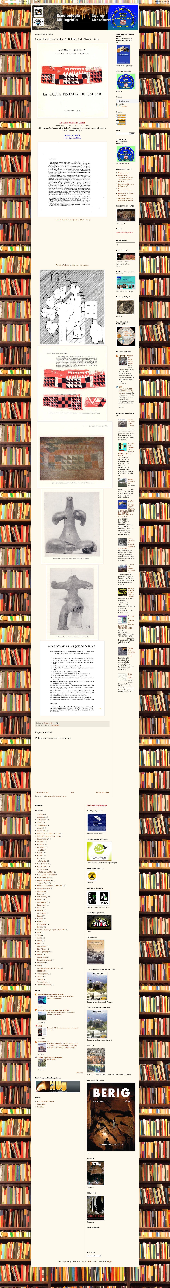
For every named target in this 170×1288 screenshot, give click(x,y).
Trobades (40, 979)
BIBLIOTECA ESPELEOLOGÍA (48, 836)
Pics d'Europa (41, 949)
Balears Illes (41, 831)
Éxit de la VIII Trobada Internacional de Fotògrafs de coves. (62, 1029)
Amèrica (40, 814)
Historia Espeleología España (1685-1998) (51, 930)
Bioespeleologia (42, 839)
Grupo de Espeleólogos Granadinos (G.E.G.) (53, 1010)
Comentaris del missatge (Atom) (55, 796)
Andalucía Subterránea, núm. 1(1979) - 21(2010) (131, 592)
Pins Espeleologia (43, 951)
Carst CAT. (41, 847)
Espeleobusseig (42, 897)
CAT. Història (41, 866)
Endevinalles (41, 891)
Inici (72, 792)
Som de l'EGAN (43, 1041)
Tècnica (39, 976)
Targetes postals (42, 974)
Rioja (39, 965)
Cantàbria (40, 844)
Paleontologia (41, 946)
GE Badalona (41, 924)
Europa (39, 899)
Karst (39, 938)
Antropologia (55, 725)
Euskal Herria (41, 902)
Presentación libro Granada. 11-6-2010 (124, 190)
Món (38, 943)
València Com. (42, 982)
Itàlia (39, 932)
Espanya (40, 894)
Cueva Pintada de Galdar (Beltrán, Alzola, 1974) (72, 220)
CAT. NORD (41, 869)
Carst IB (40, 850)
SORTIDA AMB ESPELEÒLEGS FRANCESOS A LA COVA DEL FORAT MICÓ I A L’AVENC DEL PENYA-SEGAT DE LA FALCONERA (62, 1046)
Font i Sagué (41, 913)
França (39, 916)
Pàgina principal (123, 173)
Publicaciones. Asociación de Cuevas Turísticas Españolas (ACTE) (125, 178)
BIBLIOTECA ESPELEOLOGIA (48, 833)
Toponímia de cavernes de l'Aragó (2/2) (131, 568)
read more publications (80, 265)
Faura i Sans (41, 905)
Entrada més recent (42, 792)
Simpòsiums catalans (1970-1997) (48, 968)
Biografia (40, 842)
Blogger (109, 1261)
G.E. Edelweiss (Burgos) (45, 1101)
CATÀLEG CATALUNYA (46, 875)
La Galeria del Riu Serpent (130, 360)
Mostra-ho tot (80, 1072)
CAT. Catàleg (41, 861)
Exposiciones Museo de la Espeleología (126, 185)
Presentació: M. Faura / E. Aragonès (126, 194)
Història (40, 927)
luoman (89, 1261)
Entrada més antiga (102, 792)
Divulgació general (43, 888)
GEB (120, 387)
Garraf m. (40, 919)
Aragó (39, 822)
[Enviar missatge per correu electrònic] (57, 723)
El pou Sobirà (51, 1059)
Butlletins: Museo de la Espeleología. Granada (125, 199)
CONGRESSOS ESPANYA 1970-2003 (50, 886)
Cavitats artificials (43, 877)
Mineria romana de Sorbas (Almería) (131, 423)
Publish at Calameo (63, 265)
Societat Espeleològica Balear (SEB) (50, 1057)
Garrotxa (40, 921)
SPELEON (41, 971)
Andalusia (40, 817)
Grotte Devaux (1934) (130, 676)
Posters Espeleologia (44, 960)
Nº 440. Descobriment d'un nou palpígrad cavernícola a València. (60, 997)
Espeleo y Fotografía (126, 355)
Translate (124, 106)
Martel (39, 941)
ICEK (40, 1026)
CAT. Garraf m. (42, 864)
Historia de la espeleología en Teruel (131, 652)
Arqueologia (41, 825)
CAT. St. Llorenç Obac (45, 872)
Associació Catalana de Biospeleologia (51, 994)
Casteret (40, 855)
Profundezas (41, 1104)
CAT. (39, 858)
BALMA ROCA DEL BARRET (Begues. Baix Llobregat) (126, 391)
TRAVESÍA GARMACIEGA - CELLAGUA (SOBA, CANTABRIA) (61, 1013)
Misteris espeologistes (131, 481)
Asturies (40, 828)
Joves (39, 935)
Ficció (39, 908)
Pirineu (39, 954)
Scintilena (40, 1107)
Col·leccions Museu (43, 880)
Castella (39, 853)
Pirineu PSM (41, 957)
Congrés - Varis (42, 883)
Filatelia (40, 910)
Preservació (41, 962)
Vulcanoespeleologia (44, 985)
